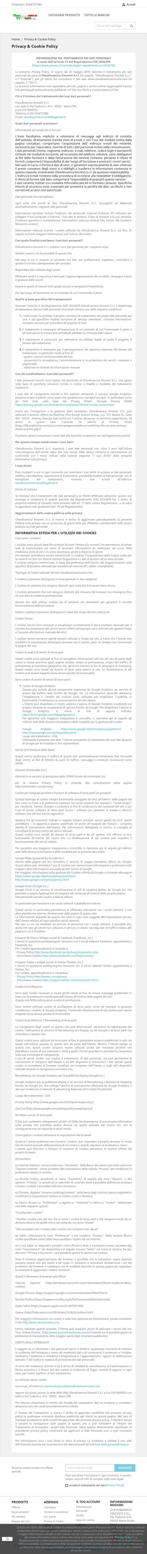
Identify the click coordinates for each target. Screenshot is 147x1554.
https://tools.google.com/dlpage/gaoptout (48, 714)
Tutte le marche (97, 15)
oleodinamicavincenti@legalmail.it (44, 117)
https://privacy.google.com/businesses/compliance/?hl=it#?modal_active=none (64, 404)
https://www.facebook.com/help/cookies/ (68, 955)
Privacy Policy (25, 976)
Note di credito (85, 1520)
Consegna (50, 1507)
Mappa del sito (21, 1521)
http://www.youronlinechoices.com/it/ (66, 1332)
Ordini (80, 1515)
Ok (7, 1538)
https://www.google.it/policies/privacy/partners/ (91, 729)
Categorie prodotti (64, 15)
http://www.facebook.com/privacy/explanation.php (66, 952)
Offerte (16, 1507)
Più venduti (18, 1516)
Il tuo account (88, 1502)
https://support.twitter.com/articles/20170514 (70, 980)
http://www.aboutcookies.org (41, 1322)
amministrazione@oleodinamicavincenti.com (72, 1386)
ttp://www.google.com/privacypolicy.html (43, 879)
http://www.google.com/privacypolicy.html (49, 732)
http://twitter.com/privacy (51, 976)
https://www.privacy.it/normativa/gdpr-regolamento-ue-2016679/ (73, 65)
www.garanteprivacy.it (115, 1444)
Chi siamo (50, 1516)
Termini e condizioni (56, 1512)
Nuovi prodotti (20, 1512)
